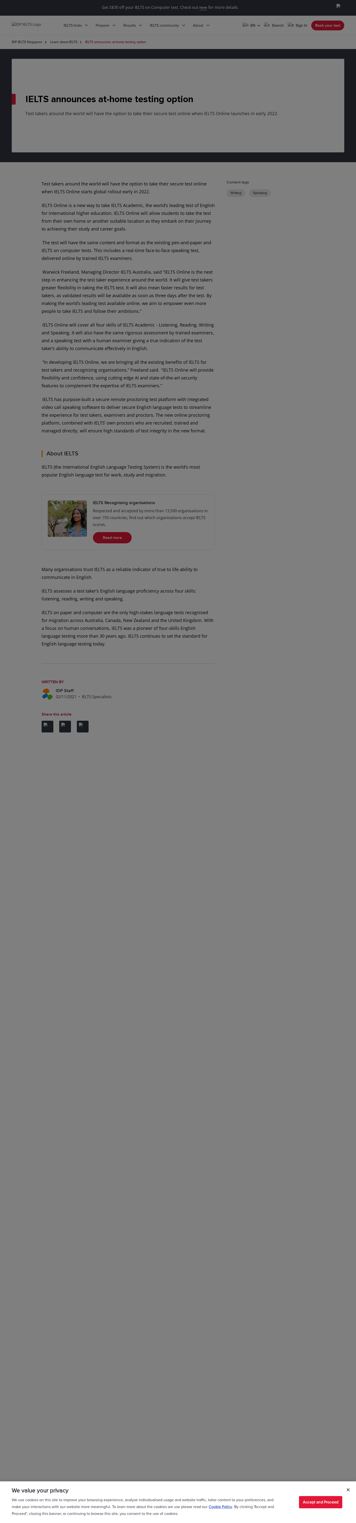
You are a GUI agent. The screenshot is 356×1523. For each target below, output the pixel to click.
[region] (178, 1502)
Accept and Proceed (320, 1502)
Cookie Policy (220, 1506)
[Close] (348, 1490)
